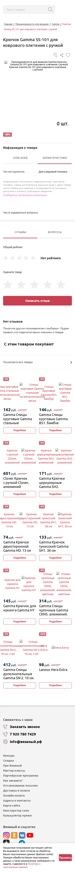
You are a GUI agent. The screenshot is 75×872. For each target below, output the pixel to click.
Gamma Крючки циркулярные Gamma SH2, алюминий (52, 484)
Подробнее (19, 430)
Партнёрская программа (20, 775)
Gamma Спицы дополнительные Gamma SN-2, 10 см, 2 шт (18, 676)
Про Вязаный (12, 765)
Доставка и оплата (16, 790)
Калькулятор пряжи (17, 815)
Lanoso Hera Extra (53, 670)
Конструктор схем (16, 810)
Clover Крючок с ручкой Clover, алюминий (16, 482)
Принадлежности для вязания (32, 24)
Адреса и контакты (17, 800)
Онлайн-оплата (14, 795)
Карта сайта (11, 805)
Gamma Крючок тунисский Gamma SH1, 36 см (53, 546)
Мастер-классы (14, 770)
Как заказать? (12, 780)
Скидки (8, 760)
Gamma (55, 24)
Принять (65, 857)
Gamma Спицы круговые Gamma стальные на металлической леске (18, 423)
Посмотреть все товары (18, 362)
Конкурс (9, 755)
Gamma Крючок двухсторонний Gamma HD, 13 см (17, 546)
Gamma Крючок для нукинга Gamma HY (19, 608)
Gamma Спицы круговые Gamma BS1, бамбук (53, 419)
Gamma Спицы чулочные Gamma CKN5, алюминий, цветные (53, 612)
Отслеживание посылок (20, 785)
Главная (8, 24)
